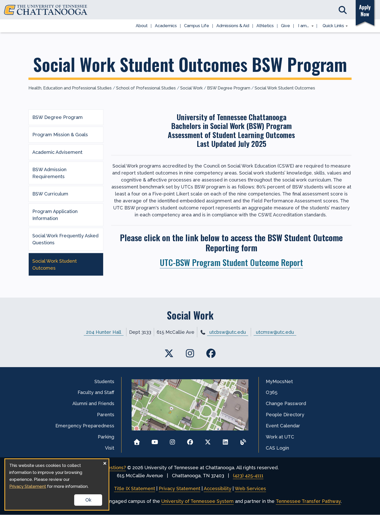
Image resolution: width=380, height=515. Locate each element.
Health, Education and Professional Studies (70, 88)
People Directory (285, 414)
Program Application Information (55, 215)
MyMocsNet (279, 381)
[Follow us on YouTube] (154, 440)
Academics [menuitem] (166, 25)
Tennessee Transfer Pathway (308, 501)
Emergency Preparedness (84, 425)
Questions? (113, 467)
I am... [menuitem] (302, 26)
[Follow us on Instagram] (172, 440)
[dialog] (57, 484)
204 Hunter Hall (103, 332)
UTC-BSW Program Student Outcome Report (231, 262)
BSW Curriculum (50, 193)
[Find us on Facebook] (211, 353)
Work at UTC (280, 437)
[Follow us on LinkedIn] (225, 440)
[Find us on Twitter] (169, 353)
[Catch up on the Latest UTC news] (243, 440)
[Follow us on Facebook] (190, 440)
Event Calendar (283, 425)
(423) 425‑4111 (248, 475)
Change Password (286, 403)
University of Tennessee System (197, 501)
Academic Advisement (57, 152)
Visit (109, 448)
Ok (88, 500)
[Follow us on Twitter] (207, 440)
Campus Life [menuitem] (196, 25)
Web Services (250, 488)
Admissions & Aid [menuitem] (232, 25)
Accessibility (217, 488)
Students (104, 381)
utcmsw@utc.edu (275, 332)
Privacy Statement (179, 488)
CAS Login (277, 448)
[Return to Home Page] (136, 440)
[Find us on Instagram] (190, 353)
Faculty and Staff (96, 392)
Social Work (191, 88)
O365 (271, 392)
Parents (105, 414)
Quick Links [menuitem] (331, 26)
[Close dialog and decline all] (105, 462)
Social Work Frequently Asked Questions (65, 239)
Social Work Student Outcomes (285, 88)
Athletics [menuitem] (265, 25)
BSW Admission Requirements (49, 173)
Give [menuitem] (285, 25)
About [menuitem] (142, 25)
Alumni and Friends (93, 403)
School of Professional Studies (146, 88)
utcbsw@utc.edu (227, 332)
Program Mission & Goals (60, 134)
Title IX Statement (134, 488)
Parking (106, 437)
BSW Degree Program (228, 88)
